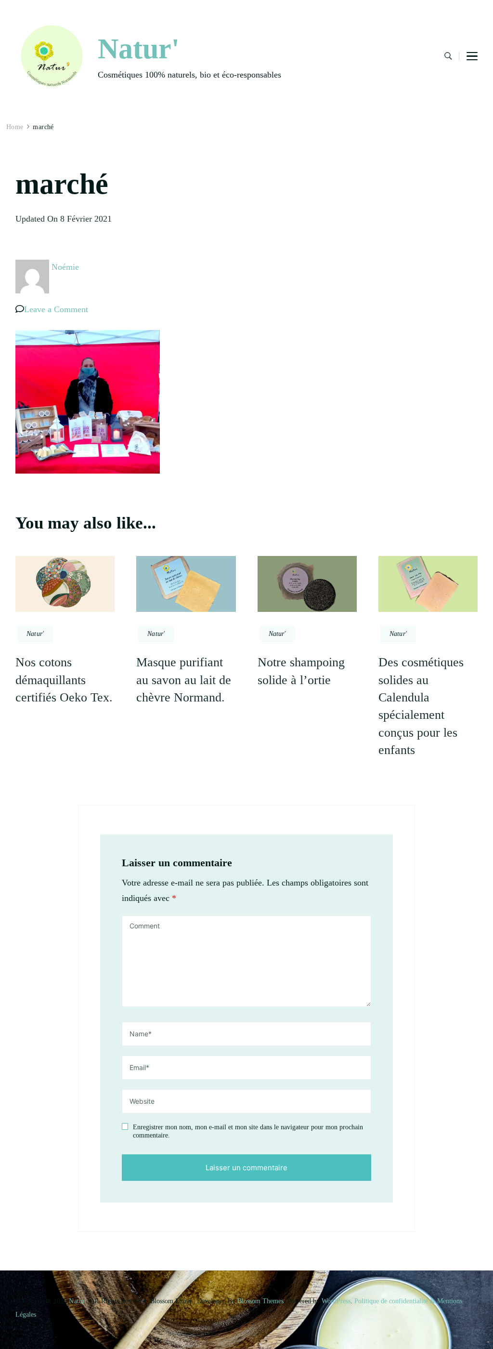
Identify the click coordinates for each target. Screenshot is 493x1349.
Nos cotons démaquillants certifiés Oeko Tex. (64, 679)
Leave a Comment (56, 309)
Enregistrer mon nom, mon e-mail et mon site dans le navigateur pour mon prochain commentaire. (248, 1131)
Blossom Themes (260, 1301)
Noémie (65, 267)
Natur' (139, 49)
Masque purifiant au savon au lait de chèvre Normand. (183, 679)
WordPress (336, 1301)
